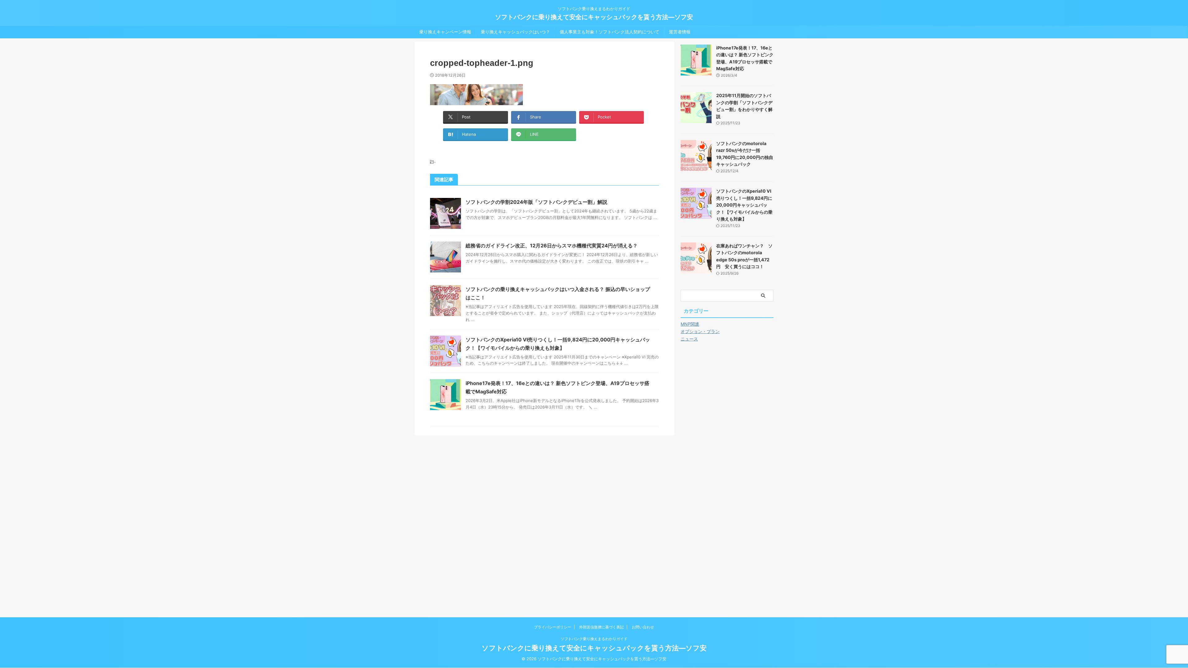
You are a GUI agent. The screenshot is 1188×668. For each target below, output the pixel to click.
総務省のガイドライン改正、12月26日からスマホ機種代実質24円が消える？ (552, 245)
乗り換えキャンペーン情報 (445, 31)
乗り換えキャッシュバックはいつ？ (515, 31)
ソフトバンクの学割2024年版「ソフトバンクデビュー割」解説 (536, 202)
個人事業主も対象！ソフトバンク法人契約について (609, 31)
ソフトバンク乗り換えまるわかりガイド (594, 638)
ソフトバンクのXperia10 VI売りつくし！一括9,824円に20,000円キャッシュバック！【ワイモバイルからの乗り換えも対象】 (744, 204)
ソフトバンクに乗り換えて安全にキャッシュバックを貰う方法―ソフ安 (594, 17)
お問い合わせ (643, 627)
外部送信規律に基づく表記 (601, 627)
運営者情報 (680, 31)
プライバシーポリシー (552, 627)
